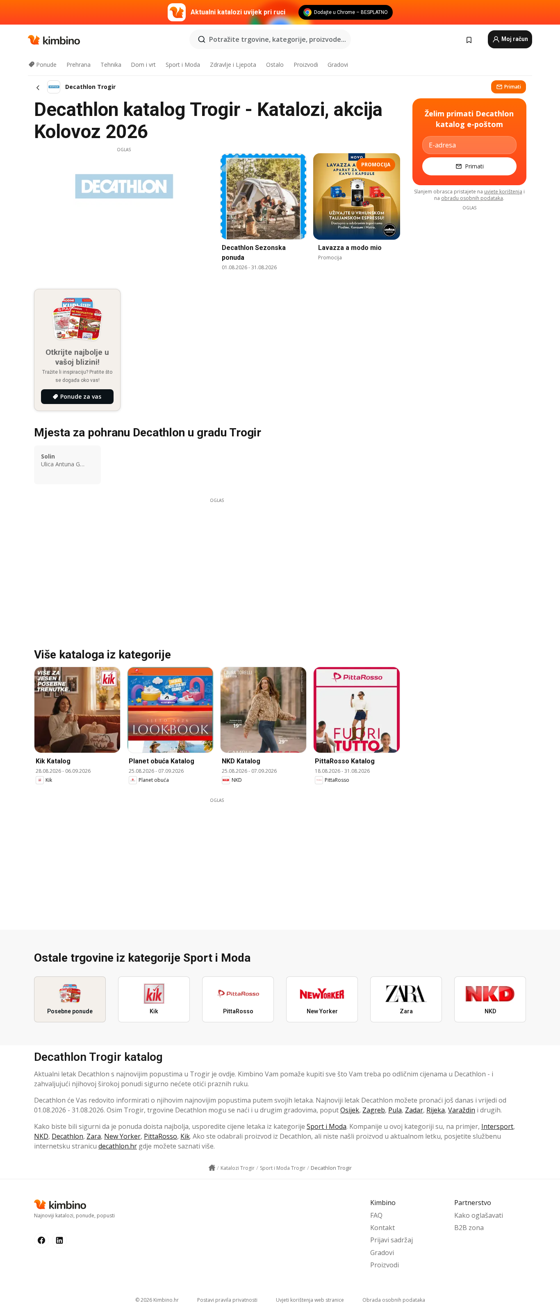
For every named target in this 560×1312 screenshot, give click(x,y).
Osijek (349, 1110)
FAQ (376, 1215)
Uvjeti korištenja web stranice (310, 1299)
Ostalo (275, 64)
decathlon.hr (117, 1146)
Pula (395, 1110)
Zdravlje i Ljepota (233, 64)
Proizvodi (306, 64)
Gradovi (338, 64)
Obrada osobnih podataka (393, 1299)
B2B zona (469, 1227)
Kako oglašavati (478, 1215)
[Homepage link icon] (212, 1167)
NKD (41, 1136)
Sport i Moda (183, 64)
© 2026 (157, 1299)
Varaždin (461, 1110)
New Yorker (122, 1136)
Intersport (497, 1126)
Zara (94, 1136)
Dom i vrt (143, 64)
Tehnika (110, 64)
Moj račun (514, 39)
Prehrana (78, 64)
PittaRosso (160, 1136)
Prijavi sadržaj (391, 1239)
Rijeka (435, 1110)
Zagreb (373, 1110)
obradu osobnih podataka (472, 198)
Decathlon (67, 1136)
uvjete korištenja (503, 191)
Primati (512, 86)
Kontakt (382, 1227)
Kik (185, 1136)
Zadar (414, 1110)
